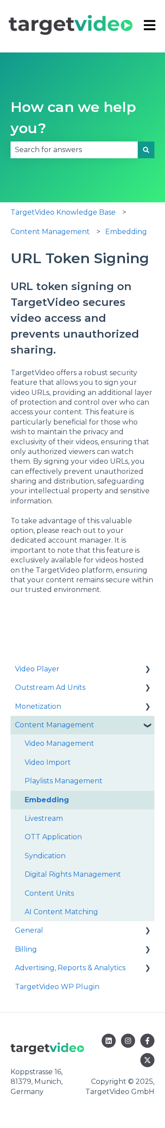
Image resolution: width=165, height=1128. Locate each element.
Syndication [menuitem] (45, 856)
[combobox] (74, 149)
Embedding (126, 231)
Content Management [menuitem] (54, 725)
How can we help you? (73, 117)
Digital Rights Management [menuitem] (73, 874)
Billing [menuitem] (26, 949)
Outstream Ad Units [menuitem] (50, 687)
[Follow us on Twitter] (147, 1060)
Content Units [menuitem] (49, 893)
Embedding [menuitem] (47, 800)
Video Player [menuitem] (37, 669)
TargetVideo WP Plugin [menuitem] (57, 987)
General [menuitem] (29, 930)
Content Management (50, 231)
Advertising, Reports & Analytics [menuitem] (70, 968)
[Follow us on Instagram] (128, 1041)
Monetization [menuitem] (38, 706)
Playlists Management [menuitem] (64, 781)
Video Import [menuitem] (48, 762)
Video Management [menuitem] (59, 743)
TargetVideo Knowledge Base (63, 212)
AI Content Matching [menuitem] (61, 912)
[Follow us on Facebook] (147, 1041)
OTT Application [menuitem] (53, 837)
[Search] (146, 149)
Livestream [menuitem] (44, 818)
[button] (147, 670)
